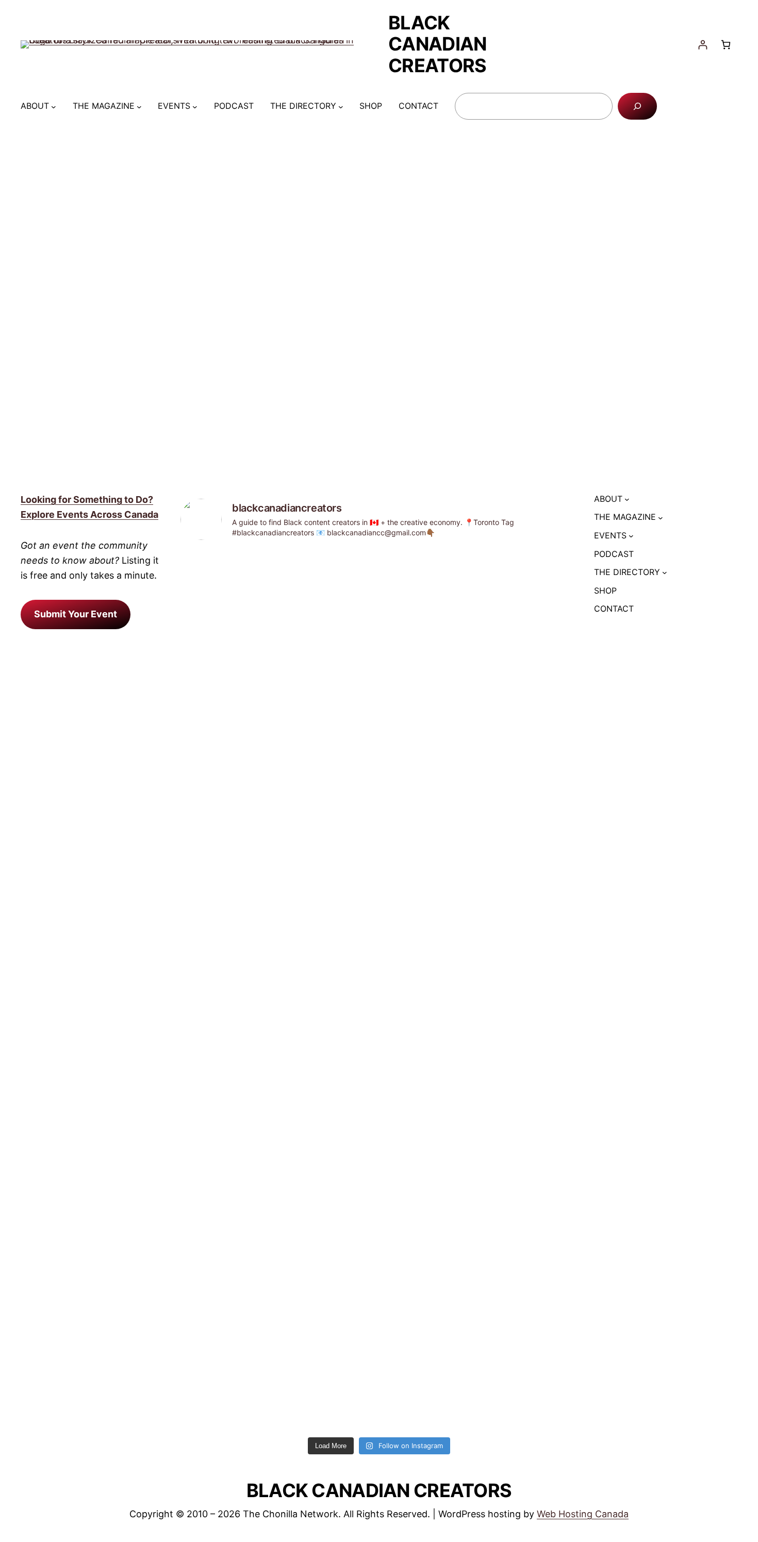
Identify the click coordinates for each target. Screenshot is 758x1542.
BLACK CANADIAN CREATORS (437, 44)
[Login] (702, 44)
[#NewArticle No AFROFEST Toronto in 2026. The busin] (429, 745)
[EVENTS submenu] (194, 106)
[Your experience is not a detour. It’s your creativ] (328, 990)
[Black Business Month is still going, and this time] (530, 797)
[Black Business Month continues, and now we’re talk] (228, 723)
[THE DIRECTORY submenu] (340, 106)
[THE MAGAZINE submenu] (139, 106)
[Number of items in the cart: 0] (725, 44)
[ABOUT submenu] (53, 106)
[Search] (637, 106)
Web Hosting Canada (583, 1513)
